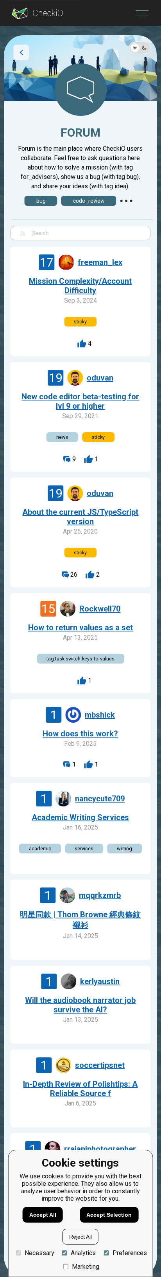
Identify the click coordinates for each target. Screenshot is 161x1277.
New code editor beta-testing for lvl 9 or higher (80, 401)
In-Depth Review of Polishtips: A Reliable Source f (80, 1088)
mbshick (100, 715)
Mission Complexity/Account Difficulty (80, 285)
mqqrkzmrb (100, 895)
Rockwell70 (99, 608)
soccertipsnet (100, 1065)
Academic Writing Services (80, 817)
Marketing (85, 1266)
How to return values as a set (80, 627)
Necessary (39, 1253)
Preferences (130, 1253)
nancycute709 (100, 798)
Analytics (83, 1253)
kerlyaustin (100, 981)
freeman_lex (100, 262)
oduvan (100, 377)
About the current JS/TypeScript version (80, 516)
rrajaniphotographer (100, 1149)
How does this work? (80, 733)
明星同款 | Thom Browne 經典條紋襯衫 (80, 920)
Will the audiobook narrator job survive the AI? (80, 1005)
